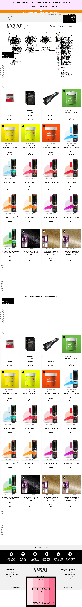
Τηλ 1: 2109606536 (10, 576)
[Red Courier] (23, 554)
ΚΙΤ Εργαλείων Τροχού (10, 110)
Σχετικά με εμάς (13, 593)
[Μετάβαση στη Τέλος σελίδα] (3, 87)
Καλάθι (73, 576)
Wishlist (73, 580)
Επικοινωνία (60, 593)
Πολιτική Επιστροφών (15, 587)
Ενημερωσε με (71, 225)
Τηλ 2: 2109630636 (11, 578)
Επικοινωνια (70, 26)
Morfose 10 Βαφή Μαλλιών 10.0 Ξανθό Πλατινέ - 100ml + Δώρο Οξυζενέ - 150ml (51, 253)
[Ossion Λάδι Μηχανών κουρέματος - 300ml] (58, 43)
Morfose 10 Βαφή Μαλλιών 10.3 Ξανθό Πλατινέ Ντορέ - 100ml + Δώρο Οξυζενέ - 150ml (71, 253)
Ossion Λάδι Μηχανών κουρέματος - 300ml (66, 43)
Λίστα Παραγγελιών (70, 578)
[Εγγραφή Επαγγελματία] (70, 554)
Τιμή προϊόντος (5, 57)
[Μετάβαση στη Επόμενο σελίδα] (3, 85)
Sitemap (70, 593)
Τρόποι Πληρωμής (67, 587)
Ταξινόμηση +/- (5, 53)
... (2, 72)
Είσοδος (73, 572)
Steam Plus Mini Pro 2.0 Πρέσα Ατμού (51, 110)
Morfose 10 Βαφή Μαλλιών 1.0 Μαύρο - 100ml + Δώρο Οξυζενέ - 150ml (30, 253)
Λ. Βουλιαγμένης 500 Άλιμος (47, 14)
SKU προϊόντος (5, 55)
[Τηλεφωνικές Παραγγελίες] (46, 554)
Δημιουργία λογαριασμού (69, 574)
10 (2, 83)
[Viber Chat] (35, 554)
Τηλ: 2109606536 (57, 14)
